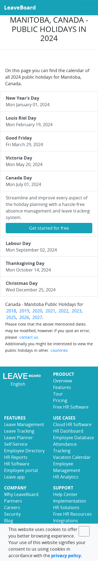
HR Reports (15, 457)
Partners (13, 501)
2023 (76, 311)
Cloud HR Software (72, 424)
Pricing (60, 400)
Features (62, 387)
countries (59, 350)
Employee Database (73, 438)
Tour (58, 394)
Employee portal (21, 470)
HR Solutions (66, 507)
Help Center (65, 494)
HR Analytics (65, 477)
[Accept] (84, 531)
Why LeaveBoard (21, 494)
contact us (28, 337)
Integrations (65, 521)
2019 (24, 311)
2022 (63, 311)
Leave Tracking (19, 431)
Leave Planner (18, 438)
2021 (50, 311)
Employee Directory (24, 451)
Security (12, 514)
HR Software (16, 464)
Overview (62, 381)
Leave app (14, 477)
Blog (8, 521)
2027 (37, 317)
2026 (24, 317)
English (17, 384)
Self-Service (15, 444)
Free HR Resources (72, 514)
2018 (11, 311)
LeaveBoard (20, 7)
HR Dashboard (68, 431)
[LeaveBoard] (24, 376)
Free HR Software (70, 407)
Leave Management (24, 424)
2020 (37, 311)
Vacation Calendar (72, 457)
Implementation (69, 501)
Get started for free (49, 228)
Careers (12, 507)
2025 (11, 317)
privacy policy (66, 556)
